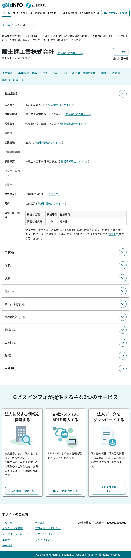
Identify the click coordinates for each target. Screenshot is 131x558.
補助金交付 (89, 73)
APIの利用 (40, 13)
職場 (4, 80)
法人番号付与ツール (89, 13)
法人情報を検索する (22, 491)
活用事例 (7, 545)
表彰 (114, 73)
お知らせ (7, 522)
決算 (45, 73)
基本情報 (7, 73)
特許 (55, 73)
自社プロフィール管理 (115, 13)
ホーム (6, 12)
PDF (122, 51)
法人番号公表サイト (69, 53)
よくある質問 (70, 13)
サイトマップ (42, 539)
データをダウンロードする (109, 489)
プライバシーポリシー (48, 528)
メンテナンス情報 (12, 528)
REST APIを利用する (65, 491)
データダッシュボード (15, 534)
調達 (103, 73)
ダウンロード (54, 13)
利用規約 (40, 522)
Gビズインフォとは (22, 13)
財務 (34, 73)
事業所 (22, 73)
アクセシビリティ (45, 534)
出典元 (17, 80)
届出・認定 (70, 73)
